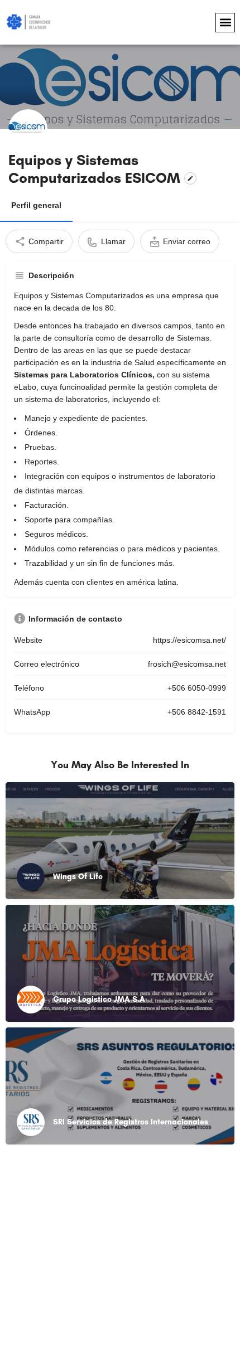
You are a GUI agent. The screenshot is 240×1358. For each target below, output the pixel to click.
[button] (225, 22)
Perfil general (36, 205)
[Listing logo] (27, 128)
